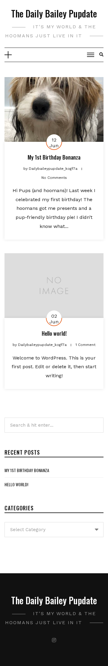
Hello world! (54, 333)
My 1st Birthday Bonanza (54, 157)
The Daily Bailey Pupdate (54, 13)
